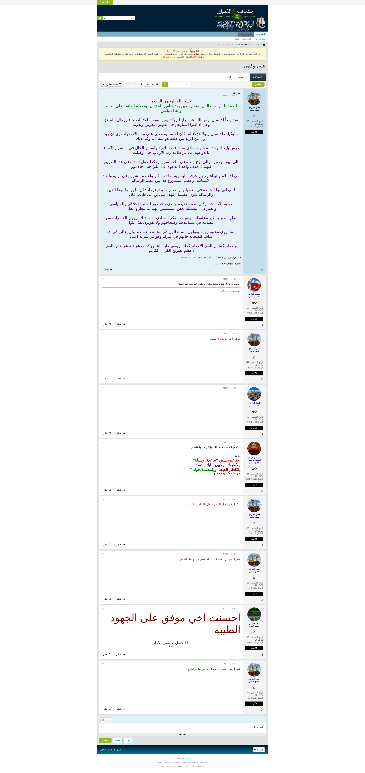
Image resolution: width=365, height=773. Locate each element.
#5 (103, 443)
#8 (103, 608)
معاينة (117, 740)
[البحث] (100, 18)
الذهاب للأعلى (106, 750)
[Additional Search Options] (104, 18)
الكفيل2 (260, 750)
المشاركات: (257, 126)
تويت (253, 132)
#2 (103, 279)
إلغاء (128, 740)
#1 (103, 92)
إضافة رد (105, 740)
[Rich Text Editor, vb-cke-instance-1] (182, 728)
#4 (103, 388)
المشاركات (257, 77)
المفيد (214, 257)
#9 (103, 664)
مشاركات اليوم (260, 39)
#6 (103, 499)
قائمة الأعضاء (247, 39)
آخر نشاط (242, 77)
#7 (103, 554)
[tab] (258, 77)
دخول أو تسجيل (106, 2)
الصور (228, 77)
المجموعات (246, 34)
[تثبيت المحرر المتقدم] (108, 719)
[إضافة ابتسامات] (103, 719)
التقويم (237, 39)
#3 (103, 334)
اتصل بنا (117, 750)
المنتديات (261, 34)
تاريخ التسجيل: (256, 121)
